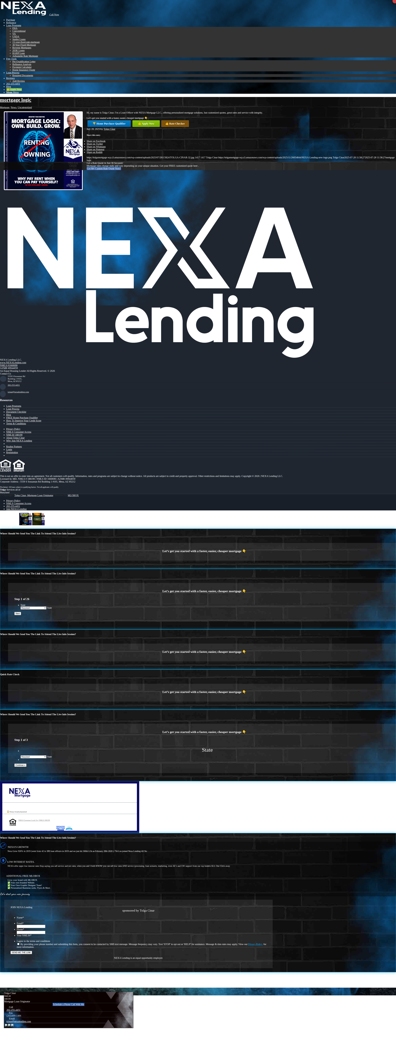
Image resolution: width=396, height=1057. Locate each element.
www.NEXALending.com (13, 362)
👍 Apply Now (146, 123)
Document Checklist (16, 412)
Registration (12, 452)
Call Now (54, 14)
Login (9, 449)
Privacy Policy (13, 429)
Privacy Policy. (255, 944)
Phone (20, 929)
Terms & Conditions (16, 423)
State (23, 605)
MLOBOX (73, 495)
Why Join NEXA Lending (19, 440)
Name (20, 917)
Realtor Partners (14, 446)
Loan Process (12, 409)
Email (20, 923)
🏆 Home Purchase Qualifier (109, 123)
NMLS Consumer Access (18, 432)
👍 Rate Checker (175, 123)
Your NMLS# (24, 935)
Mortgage (4, 107)
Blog (8, 414)
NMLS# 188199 (14, 435)
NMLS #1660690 (8, 365)
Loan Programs (13, 406)
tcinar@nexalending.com (18, 392)
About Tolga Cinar (15, 437)
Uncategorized (25, 107)
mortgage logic (15, 100)
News (13, 107)
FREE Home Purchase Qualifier (22, 417)
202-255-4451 (14, 385)
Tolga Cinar (109, 129)
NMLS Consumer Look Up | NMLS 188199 (34, 820)
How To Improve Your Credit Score (23, 420)
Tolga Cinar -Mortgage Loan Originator (33, 495)
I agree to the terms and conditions (33, 941)
